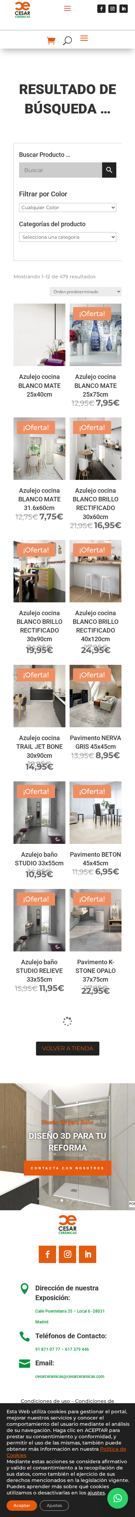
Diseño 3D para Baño (67, 1122)
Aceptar (22, 1505)
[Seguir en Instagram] (112, 9)
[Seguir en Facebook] (101, 9)
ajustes (96, 1493)
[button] (117, 1498)
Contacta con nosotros (68, 1168)
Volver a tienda (67, 1048)
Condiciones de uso (45, 1401)
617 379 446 (77, 1349)
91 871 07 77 (47, 1349)
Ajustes (54, 1505)
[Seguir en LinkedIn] (123, 9)
